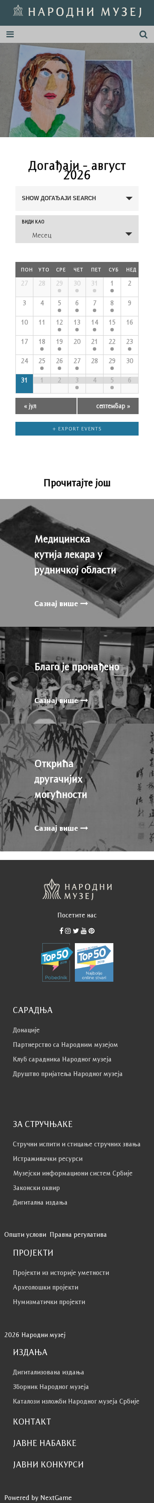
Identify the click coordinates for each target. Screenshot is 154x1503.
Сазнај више (57, 603)
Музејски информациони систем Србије (73, 1173)
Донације (26, 1030)
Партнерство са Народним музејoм (65, 1044)
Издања (30, 1352)
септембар (113, 405)
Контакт (32, 1421)
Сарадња (33, 1010)
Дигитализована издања (48, 1372)
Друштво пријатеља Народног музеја (68, 1073)
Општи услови (25, 1234)
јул (30, 405)
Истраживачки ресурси (48, 1158)
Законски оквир (36, 1187)
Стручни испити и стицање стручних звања (77, 1144)
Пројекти (33, 1252)
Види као (33, 221)
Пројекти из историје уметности (61, 1272)
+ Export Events (77, 428)
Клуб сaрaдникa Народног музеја (62, 1059)
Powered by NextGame (38, 1497)
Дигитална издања (40, 1202)
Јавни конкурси (48, 1464)
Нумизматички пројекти (49, 1301)
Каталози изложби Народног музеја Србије (76, 1401)
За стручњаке (43, 1124)
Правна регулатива (78, 1234)
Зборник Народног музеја (51, 1386)
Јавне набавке (45, 1443)
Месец (41, 235)
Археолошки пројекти (45, 1287)
